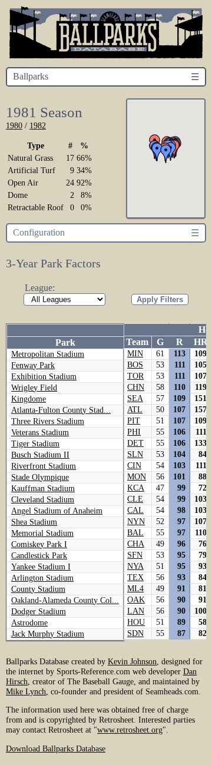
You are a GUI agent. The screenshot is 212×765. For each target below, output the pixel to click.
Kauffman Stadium (43, 488)
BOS (135, 364)
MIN (135, 353)
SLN (135, 454)
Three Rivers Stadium (47, 421)
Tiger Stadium (35, 443)
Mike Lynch (26, 691)
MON (136, 476)
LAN (135, 611)
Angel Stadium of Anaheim (56, 510)
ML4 (135, 588)
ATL (135, 409)
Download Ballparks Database (55, 748)
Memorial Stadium (42, 533)
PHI (134, 432)
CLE (135, 499)
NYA (135, 566)
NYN (136, 521)
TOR (135, 376)
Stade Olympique (40, 477)
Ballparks (30, 76)
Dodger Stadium (38, 611)
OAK (136, 599)
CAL (135, 510)
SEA (135, 398)
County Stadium (38, 589)
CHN (135, 387)
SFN (135, 555)
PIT (133, 420)
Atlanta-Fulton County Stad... (61, 410)
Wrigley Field (34, 387)
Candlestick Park (39, 555)
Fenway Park (33, 365)
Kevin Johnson (132, 661)
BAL (135, 532)
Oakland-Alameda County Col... (65, 600)
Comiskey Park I (39, 544)
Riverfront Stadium (43, 466)
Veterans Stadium (40, 432)
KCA (135, 487)
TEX (135, 577)
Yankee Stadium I (41, 566)
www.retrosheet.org (130, 729)
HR (201, 342)
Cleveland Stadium (42, 499)
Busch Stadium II (40, 455)
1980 (14, 125)
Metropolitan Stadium (47, 354)
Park (65, 342)
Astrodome (29, 622)
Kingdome (28, 399)
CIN (134, 465)
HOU (136, 622)
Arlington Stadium (42, 578)
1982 (37, 125)
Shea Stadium (34, 522)
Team (137, 342)
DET (135, 443)
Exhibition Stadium (44, 376)
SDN (135, 633)
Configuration (39, 232)
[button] (166, 154)
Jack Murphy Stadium (47, 634)
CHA (135, 543)
